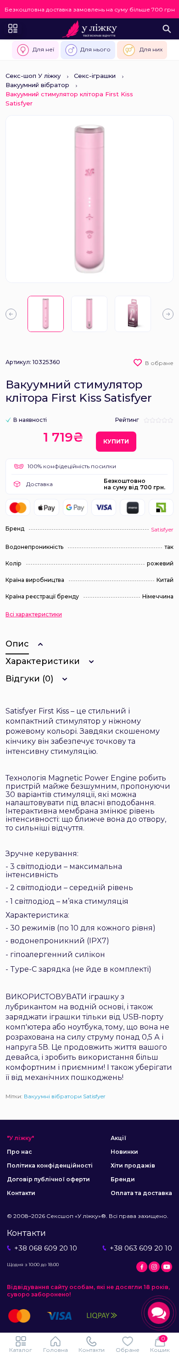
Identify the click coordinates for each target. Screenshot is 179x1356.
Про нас (19, 1151)
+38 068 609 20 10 (45, 1248)
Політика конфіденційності (50, 1165)
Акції (118, 1138)
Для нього (95, 49)
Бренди (123, 1179)
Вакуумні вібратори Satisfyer (65, 1096)
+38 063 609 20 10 (141, 1248)
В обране (159, 363)
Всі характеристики (34, 614)
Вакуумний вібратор (37, 85)
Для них (151, 49)
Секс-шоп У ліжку (33, 75)
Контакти (21, 1193)
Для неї (43, 49)
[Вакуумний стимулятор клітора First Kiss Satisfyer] (45, 314)
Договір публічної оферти (48, 1179)
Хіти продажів (133, 1165)
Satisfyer (162, 529)
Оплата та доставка (141, 1193)
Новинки (124, 1151)
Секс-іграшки (95, 75)
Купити (116, 441)
